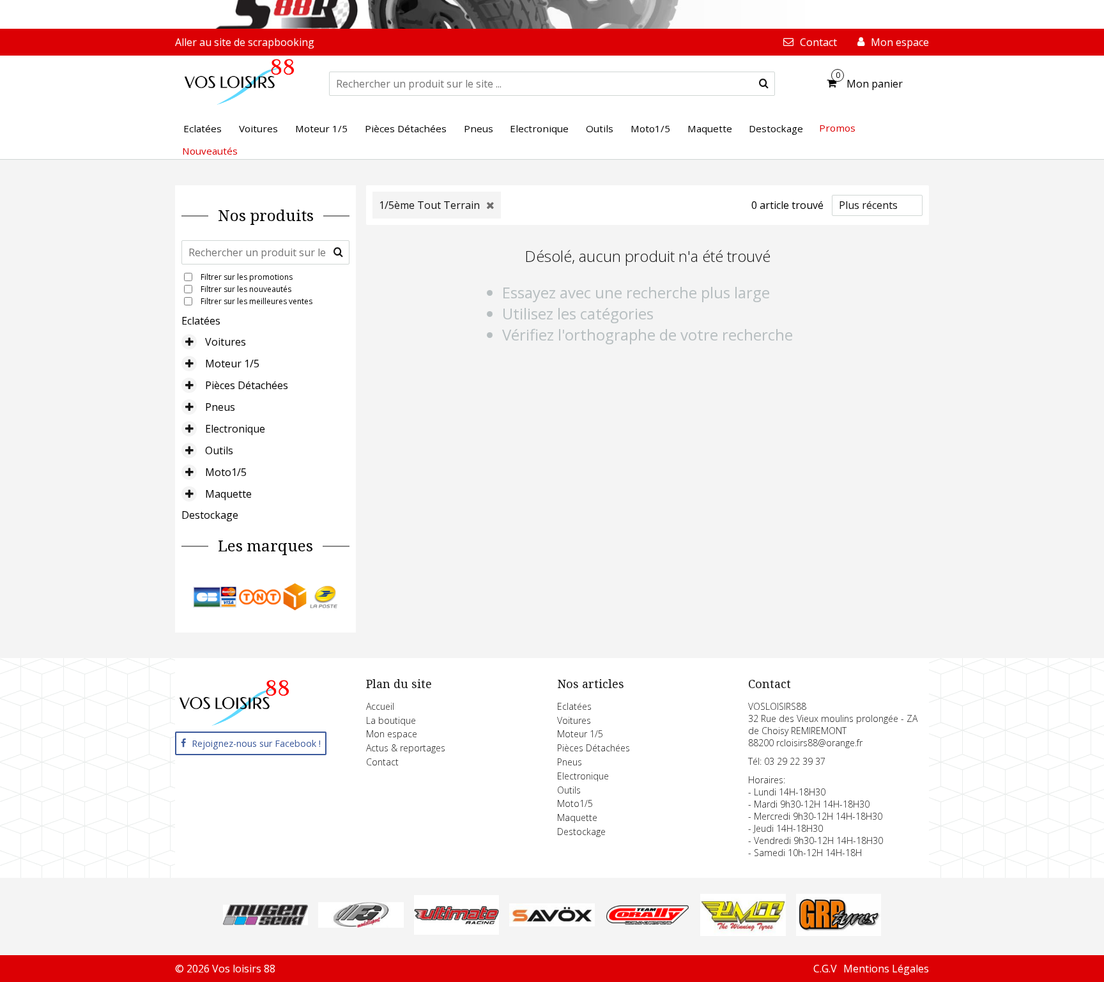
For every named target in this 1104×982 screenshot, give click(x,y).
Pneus (220, 407)
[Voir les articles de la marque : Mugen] (265, 921)
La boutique (391, 720)
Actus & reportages (405, 748)
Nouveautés (210, 150)
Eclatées (200, 321)
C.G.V (825, 969)
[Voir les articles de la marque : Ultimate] (456, 931)
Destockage (209, 515)
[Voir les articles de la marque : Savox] (551, 923)
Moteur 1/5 (232, 364)
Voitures (225, 342)
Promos (837, 127)
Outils (219, 450)
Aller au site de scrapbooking (244, 42)
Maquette (228, 494)
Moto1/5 (226, 472)
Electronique (235, 429)
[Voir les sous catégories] (189, 341)
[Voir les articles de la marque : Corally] (647, 921)
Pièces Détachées (246, 385)
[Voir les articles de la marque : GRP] (838, 932)
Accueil (380, 706)
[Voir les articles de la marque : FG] (360, 924)
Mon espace (391, 734)
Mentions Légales (886, 969)
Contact (382, 762)
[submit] (764, 84)
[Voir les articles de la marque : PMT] (742, 932)
